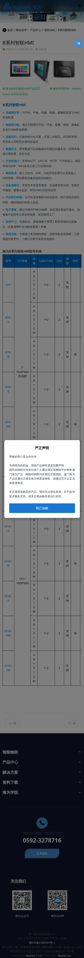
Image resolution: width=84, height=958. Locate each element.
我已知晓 (42, 508)
